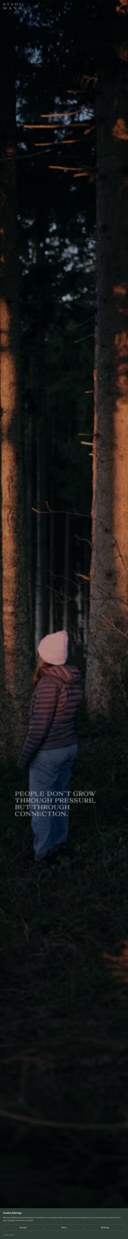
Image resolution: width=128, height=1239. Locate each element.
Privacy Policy (9, 1235)
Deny (64, 1227)
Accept (23, 1227)
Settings (105, 1227)
